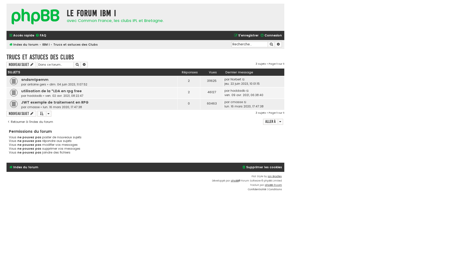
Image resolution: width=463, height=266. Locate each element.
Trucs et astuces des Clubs (40, 57)
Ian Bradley (275, 176)
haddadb (34, 96)
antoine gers (36, 84)
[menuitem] (40, 35)
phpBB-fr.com (273, 185)
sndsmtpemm (34, 79)
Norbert (236, 79)
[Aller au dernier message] (243, 79)
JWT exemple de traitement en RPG (55, 102)
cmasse (33, 107)
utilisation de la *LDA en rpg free (51, 91)
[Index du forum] (35, 17)
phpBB (235, 180)
